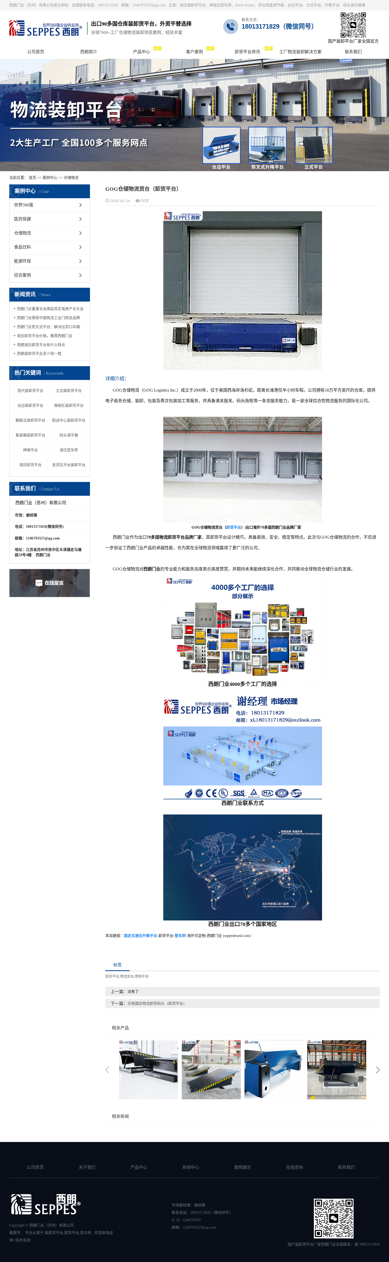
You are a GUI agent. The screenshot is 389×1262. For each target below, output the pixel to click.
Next (378, 1069)
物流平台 (142, 976)
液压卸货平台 (30, 465)
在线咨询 (294, 1167)
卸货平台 (112, 976)
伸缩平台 (30, 450)
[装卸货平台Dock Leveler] (336, 1069)
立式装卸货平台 (69, 391)
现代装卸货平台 (30, 391)
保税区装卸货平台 (69, 406)
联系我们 (346, 1167)
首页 (32, 178)
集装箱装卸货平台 (30, 435)
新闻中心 (190, 1167)
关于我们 (87, 1167)
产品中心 (138, 1167)
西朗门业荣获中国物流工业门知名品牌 (48, 318)
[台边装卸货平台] (274, 1069)
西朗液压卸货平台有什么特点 (41, 345)
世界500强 (23, 205)
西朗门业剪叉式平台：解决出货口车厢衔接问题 (51, 327)
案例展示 (242, 1167)
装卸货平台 (54, 1233)
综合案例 (22, 275)
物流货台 (127, 976)
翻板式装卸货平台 (30, 420)
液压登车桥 (69, 450)
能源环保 (22, 261)
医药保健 (22, 219)
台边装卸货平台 (30, 406)
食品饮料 (22, 247)
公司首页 (35, 1167)
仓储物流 (71, 178)
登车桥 (85, 1233)
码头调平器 (69, 435)
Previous (107, 1069)
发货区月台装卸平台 (68, 465)
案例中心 (50, 178)
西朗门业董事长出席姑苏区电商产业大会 (50, 309)
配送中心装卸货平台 (68, 420)
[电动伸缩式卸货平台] (148, 1069)
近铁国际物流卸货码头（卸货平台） (157, 1004)
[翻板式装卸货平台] (211, 1069)
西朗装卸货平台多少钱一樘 (39, 354)
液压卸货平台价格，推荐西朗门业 (45, 336)
